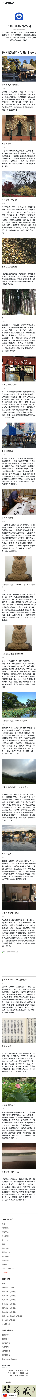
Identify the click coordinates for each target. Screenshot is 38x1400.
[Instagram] (20, 43)
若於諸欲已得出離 (9, 199)
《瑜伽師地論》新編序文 (12, 654)
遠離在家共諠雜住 (9, 266)
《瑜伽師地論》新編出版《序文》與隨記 (18, 586)
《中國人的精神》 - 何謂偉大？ (15, 787)
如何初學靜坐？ (8, 1105)
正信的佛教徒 (7, 517)
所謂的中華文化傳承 (10, 913)
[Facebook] (17, 43)
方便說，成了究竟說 (10, 84)
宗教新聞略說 (7, 451)
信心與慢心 (6, 854)
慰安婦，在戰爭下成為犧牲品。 (15, 979)
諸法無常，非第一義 (10, 1172)
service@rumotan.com (19, 1375)
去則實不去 (6, 143)
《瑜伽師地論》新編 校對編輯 (14, 720)
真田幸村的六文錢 (9, 384)
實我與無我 (6, 1046)
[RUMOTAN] (6, 1366)
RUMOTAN (13, 1370)
